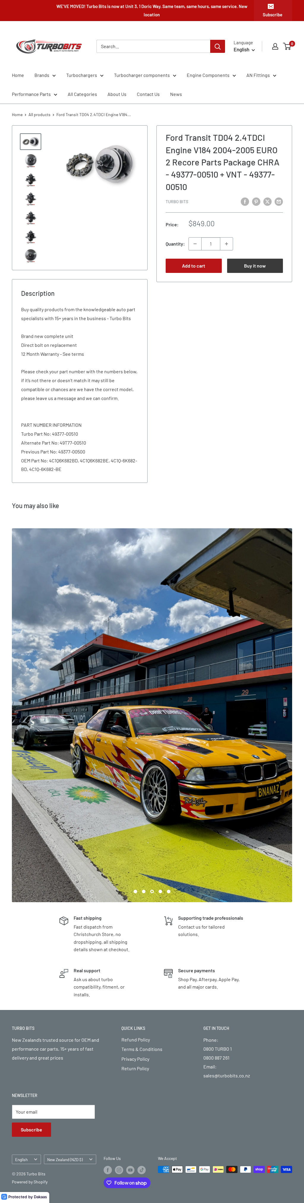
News (176, 94)
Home (18, 75)
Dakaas (40, 1196)
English (21, 972)
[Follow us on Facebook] (108, 983)
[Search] (217, 46)
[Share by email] (279, 201)
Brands (41, 75)
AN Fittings (258, 75)
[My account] (275, 46)
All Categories (82, 94)
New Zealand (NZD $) (65, 972)
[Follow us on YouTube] (130, 983)
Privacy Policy (135, 872)
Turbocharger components (142, 75)
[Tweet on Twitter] (267, 201)
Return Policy (135, 881)
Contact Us (148, 94)
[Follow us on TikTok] (141, 983)
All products (39, 114)
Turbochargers (81, 75)
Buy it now (255, 265)
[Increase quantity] (226, 244)
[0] (287, 46)
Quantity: (175, 243)
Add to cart (193, 265)
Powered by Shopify (30, 994)
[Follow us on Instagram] (119, 983)
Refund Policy (135, 853)
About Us (116, 94)
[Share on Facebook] (245, 201)
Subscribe (272, 14)
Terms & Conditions (141, 862)
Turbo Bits (177, 201)
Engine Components (208, 75)
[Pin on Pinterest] (256, 201)
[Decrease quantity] (195, 244)
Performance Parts (31, 94)
